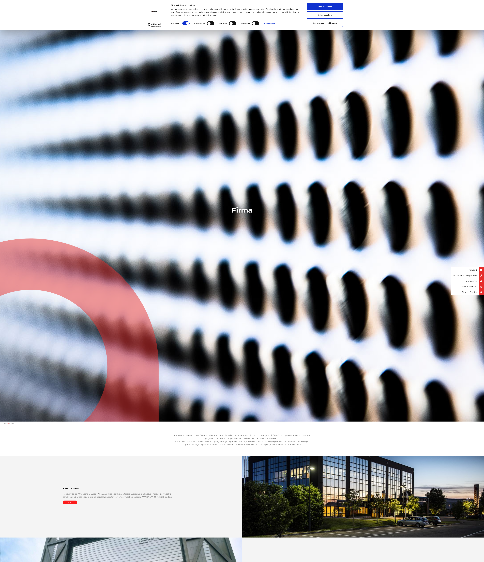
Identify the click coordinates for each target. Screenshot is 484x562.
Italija (6, 423)
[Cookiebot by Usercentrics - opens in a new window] (154, 25)
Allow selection (325, 15)
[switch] (210, 23)
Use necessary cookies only (325, 23)
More (70, 502)
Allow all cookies (324, 7)
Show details (269, 23)
